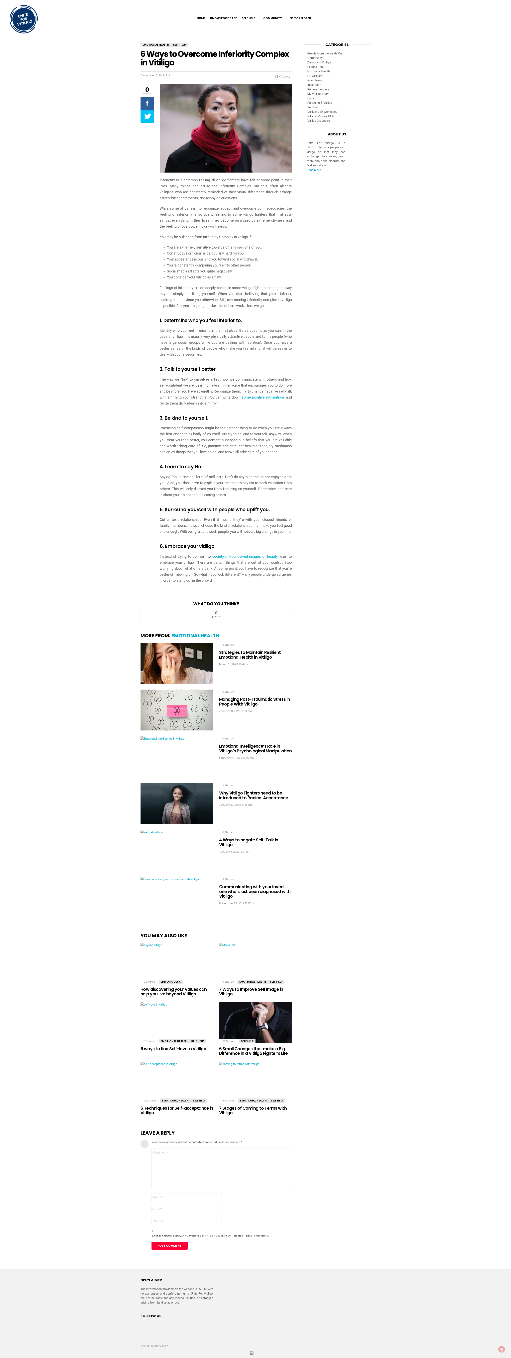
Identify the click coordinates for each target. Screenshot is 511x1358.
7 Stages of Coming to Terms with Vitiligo (253, 1110)
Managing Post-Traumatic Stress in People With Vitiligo (254, 701)
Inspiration (314, 85)
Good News (315, 80)
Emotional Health (195, 635)
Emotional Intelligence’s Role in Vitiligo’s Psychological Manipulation (255, 748)
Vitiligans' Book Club (320, 116)
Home (201, 18)
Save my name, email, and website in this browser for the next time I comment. (210, 1236)
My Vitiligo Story (318, 94)
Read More (314, 170)
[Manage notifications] (501, 1349)
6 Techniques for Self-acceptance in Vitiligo (177, 1110)
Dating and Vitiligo (319, 62)
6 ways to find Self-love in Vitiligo (173, 1049)
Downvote (257, 614)
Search (502, 18)
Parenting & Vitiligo (319, 103)
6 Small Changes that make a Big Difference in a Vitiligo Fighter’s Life (253, 1051)
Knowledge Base (223, 18)
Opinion (312, 98)
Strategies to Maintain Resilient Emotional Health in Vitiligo (250, 654)
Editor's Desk (171, 982)
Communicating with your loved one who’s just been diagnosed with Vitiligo (254, 891)
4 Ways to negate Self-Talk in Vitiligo (248, 842)
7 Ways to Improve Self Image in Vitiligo (251, 991)
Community (272, 18)
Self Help (249, 18)
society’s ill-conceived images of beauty (245, 556)
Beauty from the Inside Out (325, 53)
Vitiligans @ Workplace (322, 111)
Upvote (175, 614)
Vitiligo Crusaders (319, 120)
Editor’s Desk (300, 18)
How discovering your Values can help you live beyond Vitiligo (174, 991)
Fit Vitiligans (315, 76)
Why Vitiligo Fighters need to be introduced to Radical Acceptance (253, 795)
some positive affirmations (263, 397)
